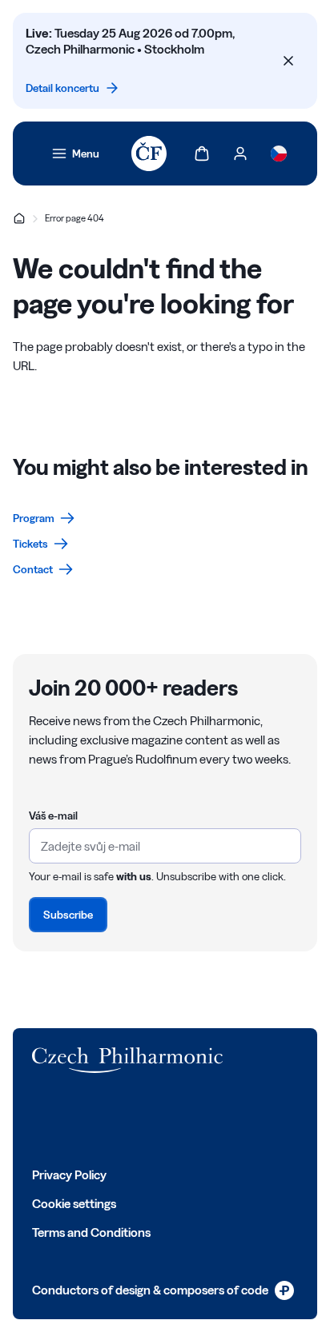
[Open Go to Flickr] (216, 1119)
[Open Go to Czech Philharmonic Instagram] (111, 1119)
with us (133, 876)
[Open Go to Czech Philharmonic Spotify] (181, 1119)
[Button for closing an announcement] (288, 61)
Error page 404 (74, 218)
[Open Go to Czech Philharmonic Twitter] (75, 1119)
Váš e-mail (53, 815)
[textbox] (165, 846)
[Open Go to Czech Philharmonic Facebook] (40, 1119)
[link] (75, 153)
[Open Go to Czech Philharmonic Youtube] (146, 1119)
